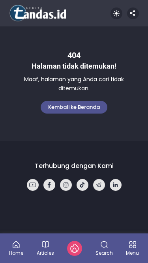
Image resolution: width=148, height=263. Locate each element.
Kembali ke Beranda (74, 107)
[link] (33, 185)
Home (16, 253)
